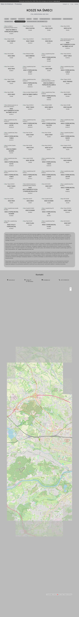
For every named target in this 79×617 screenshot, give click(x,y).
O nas (72, 4)
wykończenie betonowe (67, 18)
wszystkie (6, 18)
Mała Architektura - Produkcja (11, 4)
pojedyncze (29, 18)
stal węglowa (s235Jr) (9, 21)
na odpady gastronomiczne (45, 18)
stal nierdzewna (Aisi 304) (20, 21)
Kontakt (76, 4)
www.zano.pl (56, 1)
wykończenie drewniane (56, 18)
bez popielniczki (21, 18)
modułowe (35, 18)
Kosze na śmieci (39, 10)
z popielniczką (13, 18)
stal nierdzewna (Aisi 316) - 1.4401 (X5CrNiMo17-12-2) (37, 21)
